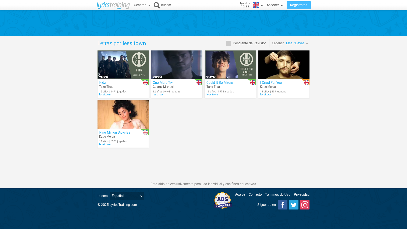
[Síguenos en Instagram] (304, 204)
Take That (106, 86)
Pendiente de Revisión (249, 43)
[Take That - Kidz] (123, 64)
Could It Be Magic (219, 83)
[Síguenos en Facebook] (282, 204)
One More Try (163, 83)
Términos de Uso (277, 195)
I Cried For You (271, 83)
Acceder (273, 5)
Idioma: (103, 196)
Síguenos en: (266, 205)
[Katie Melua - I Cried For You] (283, 64)
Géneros (140, 5)
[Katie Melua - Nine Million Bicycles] (123, 114)
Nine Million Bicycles (114, 132)
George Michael (163, 86)
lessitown (105, 94)
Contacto (255, 195)
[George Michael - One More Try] (176, 64)
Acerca (240, 195)
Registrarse (298, 5)
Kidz (102, 83)
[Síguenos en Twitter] (293, 204)
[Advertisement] (203, 23)
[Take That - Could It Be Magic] (230, 64)
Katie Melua (268, 86)
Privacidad (301, 195)
